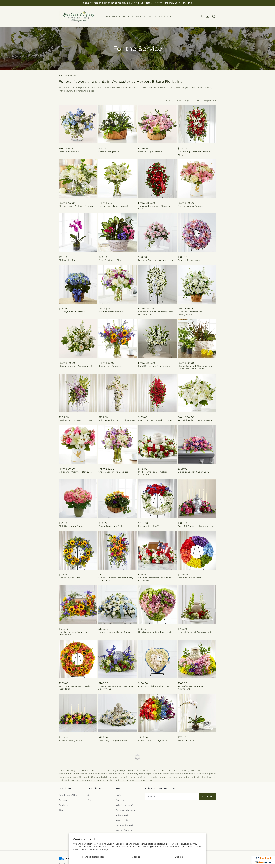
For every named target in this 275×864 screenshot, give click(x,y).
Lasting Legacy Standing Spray (75, 420)
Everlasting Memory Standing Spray (194, 153)
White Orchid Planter (189, 740)
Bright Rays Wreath (69, 577)
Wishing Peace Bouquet (111, 311)
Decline (179, 856)
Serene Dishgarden (108, 151)
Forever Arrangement (70, 740)
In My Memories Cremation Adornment (152, 473)
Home (61, 75)
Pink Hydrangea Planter (71, 526)
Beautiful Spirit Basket (150, 151)
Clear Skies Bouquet (69, 151)
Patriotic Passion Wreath (151, 526)
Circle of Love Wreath (189, 577)
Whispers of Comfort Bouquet (75, 472)
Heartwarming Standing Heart (154, 632)
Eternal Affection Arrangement (75, 366)
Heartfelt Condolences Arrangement (190, 313)
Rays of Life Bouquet (109, 366)
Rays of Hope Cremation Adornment (191, 687)
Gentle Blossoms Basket (111, 526)
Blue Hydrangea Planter (72, 311)
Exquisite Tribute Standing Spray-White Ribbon (156, 313)
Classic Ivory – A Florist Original (76, 206)
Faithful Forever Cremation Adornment (73, 633)
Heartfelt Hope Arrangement (113, 792)
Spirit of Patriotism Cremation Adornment (154, 579)
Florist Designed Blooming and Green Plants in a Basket (195, 367)
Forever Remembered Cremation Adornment (116, 687)
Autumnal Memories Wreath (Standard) (74, 687)
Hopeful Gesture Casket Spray (154, 792)
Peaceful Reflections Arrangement (196, 420)
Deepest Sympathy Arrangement (156, 260)
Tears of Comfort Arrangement (194, 632)
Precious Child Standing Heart (154, 686)
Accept (136, 856)
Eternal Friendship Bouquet (113, 206)
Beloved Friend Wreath (190, 260)
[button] (135, 16)
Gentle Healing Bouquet (191, 206)
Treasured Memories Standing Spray (154, 207)
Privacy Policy (100, 849)
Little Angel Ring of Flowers (113, 740)
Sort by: (170, 100)
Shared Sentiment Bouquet (113, 472)
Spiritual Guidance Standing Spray (117, 420)
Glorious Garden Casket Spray (194, 472)
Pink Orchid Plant (68, 260)
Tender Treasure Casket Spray (114, 632)
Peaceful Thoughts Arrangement (195, 526)
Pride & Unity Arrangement (152, 740)
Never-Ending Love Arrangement (76, 792)
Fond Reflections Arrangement (154, 366)
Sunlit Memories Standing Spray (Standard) (115, 579)
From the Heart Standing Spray (155, 420)
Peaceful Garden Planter (111, 260)
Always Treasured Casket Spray (194, 792)
